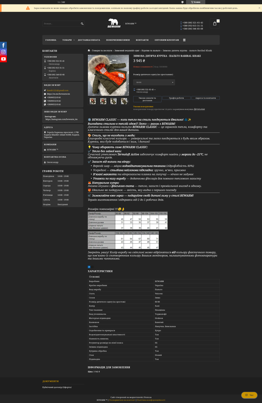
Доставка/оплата (89, 40)
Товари (67, 40)
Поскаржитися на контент (122, 400)
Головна (50, 40)
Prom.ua (147, 397)
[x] (92, 267)
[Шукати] (82, 23)
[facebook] (89, 267)
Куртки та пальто (151, 50)
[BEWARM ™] (114, 23)
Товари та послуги (102, 50)
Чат (252, 395)
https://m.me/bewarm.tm (58, 93)
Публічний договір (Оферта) (57, 387)
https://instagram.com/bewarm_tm (61, 119)
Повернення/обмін (118, 40)
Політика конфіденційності (151, 400)
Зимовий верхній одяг (126, 50)
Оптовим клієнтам (167, 40)
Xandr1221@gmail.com (57, 90)
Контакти (142, 40)
